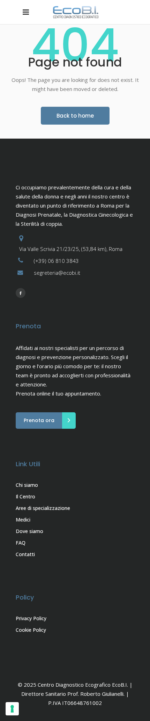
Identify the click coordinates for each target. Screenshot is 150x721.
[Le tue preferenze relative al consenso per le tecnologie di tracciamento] (12, 708)
